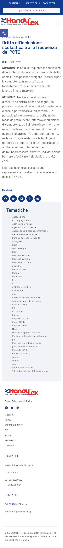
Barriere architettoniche (24, 234)
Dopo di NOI (18, 276)
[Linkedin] (17, 407)
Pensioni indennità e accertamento (30, 335)
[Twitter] (12, 407)
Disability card (19, 269)
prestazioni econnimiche (25, 346)
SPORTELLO (10, 440)
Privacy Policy (11, 401)
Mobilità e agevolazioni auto (26, 332)
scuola (15, 360)
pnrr (14, 339)
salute (15, 356)
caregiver (17, 241)
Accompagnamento (22, 220)
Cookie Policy (25, 401)
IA (13, 283)
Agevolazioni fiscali (22, 223)
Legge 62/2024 (20, 318)
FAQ (6, 430)
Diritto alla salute (21, 255)
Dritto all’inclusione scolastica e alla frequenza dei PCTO (29, 47)
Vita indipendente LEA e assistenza (30, 370)
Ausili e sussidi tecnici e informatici (30, 230)
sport (15, 363)
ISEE (14, 307)
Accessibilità (18, 216)
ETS (14, 279)
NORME (8, 435)
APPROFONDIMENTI (14, 425)
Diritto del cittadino (22, 262)
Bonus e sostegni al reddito (26, 237)
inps (14, 293)
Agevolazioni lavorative (24, 227)
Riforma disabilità (21, 353)
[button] (4, 33)
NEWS (8, 420)
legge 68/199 (25, 37)
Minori (15, 328)
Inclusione (17, 290)
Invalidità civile (19, 304)
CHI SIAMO (9, 415)
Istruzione (17, 311)
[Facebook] (6, 407)
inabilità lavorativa (21, 286)
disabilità (17, 265)
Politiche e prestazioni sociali (27, 342)
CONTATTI (9, 445)
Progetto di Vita (20, 349)
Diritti (15, 251)
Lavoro (15, 314)
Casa (14, 244)
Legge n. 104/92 (20, 325)
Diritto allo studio (10, 37)
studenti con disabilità (23, 367)
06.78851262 (15, 504)
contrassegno (19, 248)
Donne (15, 272)
